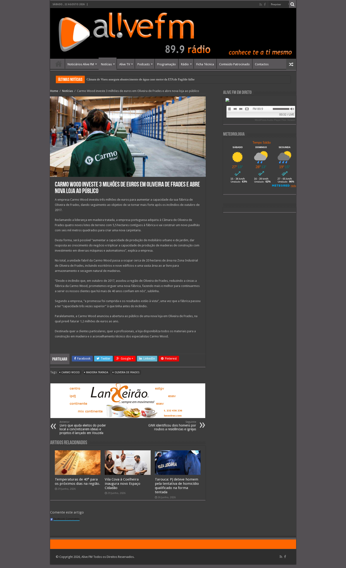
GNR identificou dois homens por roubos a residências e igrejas (172, 425)
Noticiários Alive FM (81, 64)
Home (58, 64)
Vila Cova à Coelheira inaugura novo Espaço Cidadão (122, 483)
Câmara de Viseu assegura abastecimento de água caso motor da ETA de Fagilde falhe (141, 79)
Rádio (185, 64)
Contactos (262, 64)
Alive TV (124, 64)
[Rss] (260, 4)
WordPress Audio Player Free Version (275, 120)
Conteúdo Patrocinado (234, 64)
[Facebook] (264, 4)
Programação (166, 64)
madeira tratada (97, 372)
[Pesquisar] (292, 4)
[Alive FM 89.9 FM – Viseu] (173, 33)
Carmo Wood (70, 372)
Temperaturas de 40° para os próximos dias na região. (77, 481)
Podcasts (143, 64)
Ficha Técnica (205, 64)
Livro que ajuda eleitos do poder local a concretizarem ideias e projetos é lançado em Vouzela (83, 427)
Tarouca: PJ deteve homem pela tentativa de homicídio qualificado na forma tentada (177, 485)
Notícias (106, 64)
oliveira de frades (127, 372)
